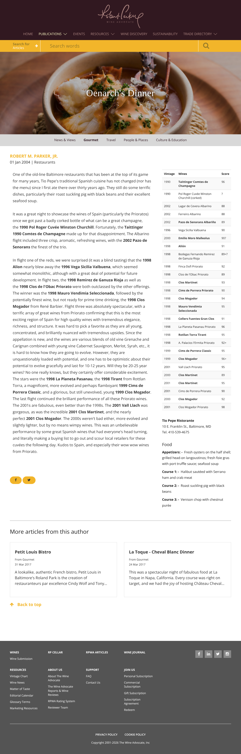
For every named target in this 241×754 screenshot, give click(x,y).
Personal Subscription (138, 676)
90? (223, 238)
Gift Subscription (135, 693)
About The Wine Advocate (58, 678)
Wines (14, 652)
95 (223, 306)
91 (223, 246)
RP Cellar (55, 652)
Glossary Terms (20, 702)
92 (223, 399)
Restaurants (44, 162)
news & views (65, 140)
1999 (167, 351)
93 (223, 282)
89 (223, 222)
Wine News (17, 682)
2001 (167, 383)
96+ (223, 359)
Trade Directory (198, 34)
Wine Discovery (134, 34)
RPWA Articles (97, 652)
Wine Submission (21, 659)
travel (111, 140)
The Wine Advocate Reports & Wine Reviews (60, 690)
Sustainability (165, 34)
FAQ (88, 676)
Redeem (129, 710)
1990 (167, 182)
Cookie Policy (135, 735)
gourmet (91, 140)
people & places (136, 140)
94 (223, 298)
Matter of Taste (20, 689)
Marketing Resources (23, 708)
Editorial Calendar (21, 695)
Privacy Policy (107, 735)
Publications (50, 34)
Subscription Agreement (132, 701)
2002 (167, 222)
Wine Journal (134, 652)
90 (223, 290)
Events (79, 34)
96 (223, 182)
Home (28, 34)
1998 (167, 246)
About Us (55, 670)
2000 (167, 238)
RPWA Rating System (61, 701)
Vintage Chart (19, 676)
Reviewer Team (58, 707)
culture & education (171, 140)
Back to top (28, 604)
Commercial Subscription (132, 684)
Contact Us (93, 682)
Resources (100, 34)
